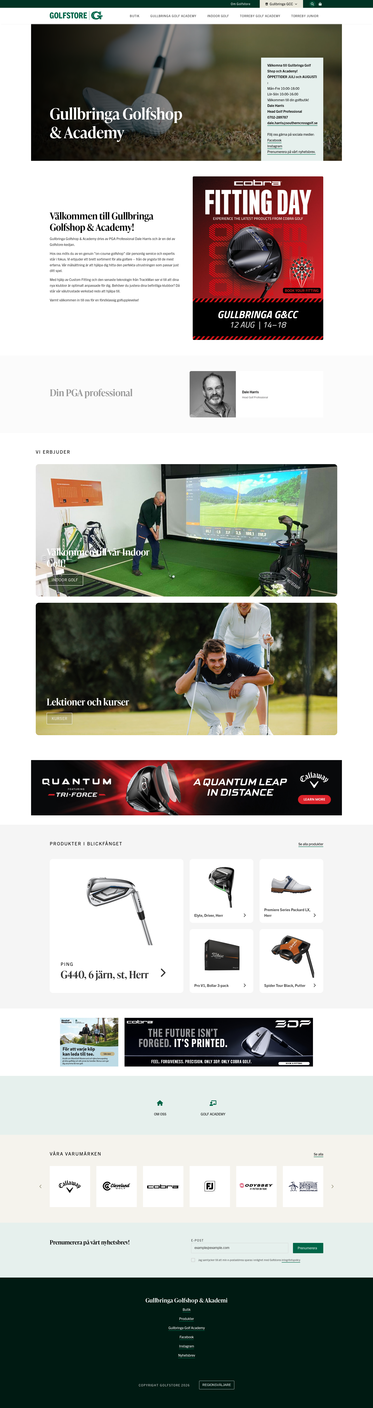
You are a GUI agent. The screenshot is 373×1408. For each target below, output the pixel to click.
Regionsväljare (216, 1385)
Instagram (274, 146)
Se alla (318, 1154)
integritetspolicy (291, 1260)
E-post (197, 1240)
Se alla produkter (310, 844)
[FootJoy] (210, 1186)
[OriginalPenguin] (303, 1186)
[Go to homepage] (78, 16)
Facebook (274, 140)
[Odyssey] (256, 1186)
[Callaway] (70, 1186)
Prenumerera (307, 1248)
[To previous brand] (40, 1186)
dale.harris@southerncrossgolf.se (292, 123)
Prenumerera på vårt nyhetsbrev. (291, 151)
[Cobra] (163, 1186)
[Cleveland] (116, 1186)
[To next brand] (332, 1186)
